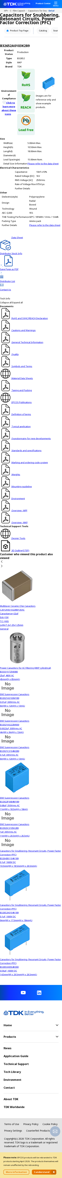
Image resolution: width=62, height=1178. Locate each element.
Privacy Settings (13, 1130)
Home (5, 10)
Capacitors (11, 10)
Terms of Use (11, 1124)
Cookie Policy (50, 1124)
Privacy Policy (30, 1124)
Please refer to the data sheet (43, 163)
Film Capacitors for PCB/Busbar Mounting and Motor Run (20, 10)
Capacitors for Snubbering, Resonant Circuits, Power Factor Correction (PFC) (38, 10)
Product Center (43, 4)
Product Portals (8, 10)
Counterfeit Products (38, 1130)
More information (16, 1172)
